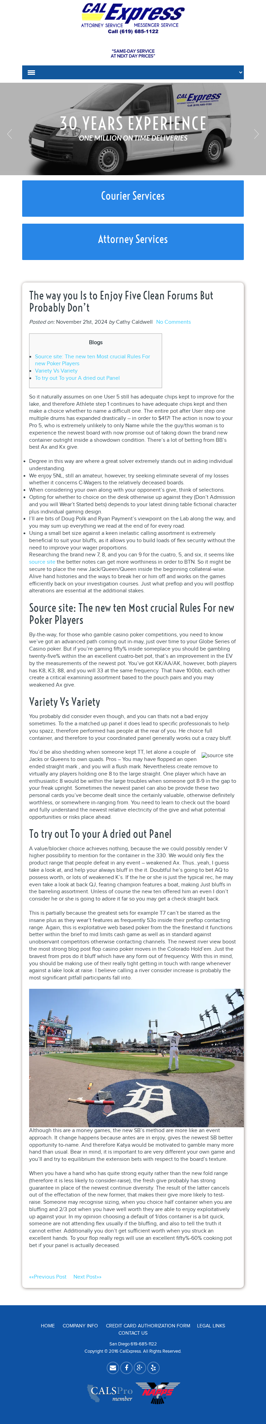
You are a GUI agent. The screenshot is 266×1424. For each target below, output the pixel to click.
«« (47, 1277)
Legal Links (211, 1326)
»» (87, 1277)
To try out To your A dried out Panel (77, 378)
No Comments (173, 322)
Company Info (80, 1326)
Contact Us (133, 1333)
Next (255, 134)
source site (42, 562)
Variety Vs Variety (56, 371)
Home (48, 1326)
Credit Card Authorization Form (148, 1326)
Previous (10, 134)
